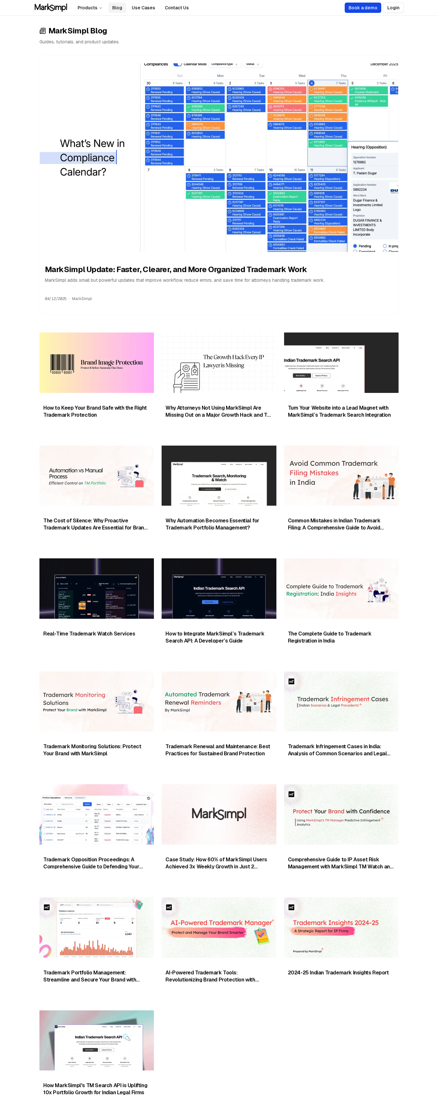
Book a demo (363, 8)
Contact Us (177, 8)
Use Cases (143, 8)
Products (87, 8)
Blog (117, 8)
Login (393, 8)
